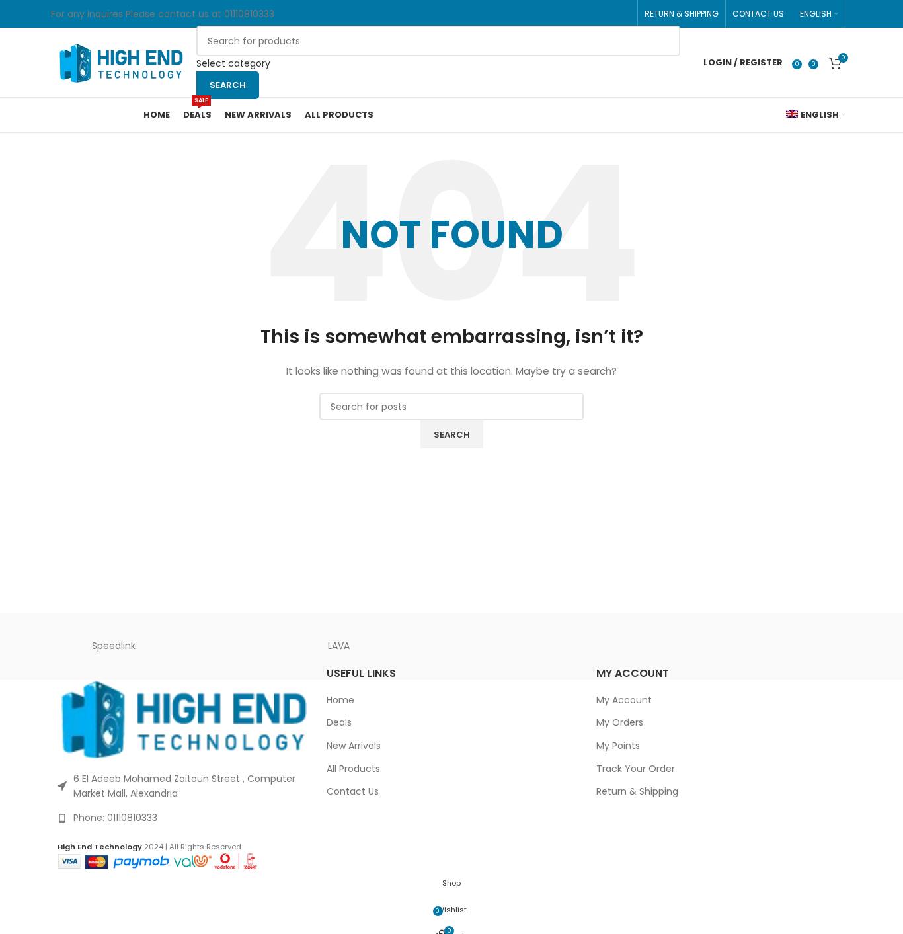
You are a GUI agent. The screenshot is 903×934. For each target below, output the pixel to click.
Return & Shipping (637, 791)
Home (340, 700)
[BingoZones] (676, 646)
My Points (618, 746)
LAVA (339, 645)
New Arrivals (354, 746)
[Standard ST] (451, 646)
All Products (353, 769)
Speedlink (114, 645)
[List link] (182, 817)
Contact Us (353, 791)
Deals (339, 723)
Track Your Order (635, 769)
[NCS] (789, 646)
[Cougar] (564, 646)
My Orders (619, 723)
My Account (624, 700)
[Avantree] (226, 646)
